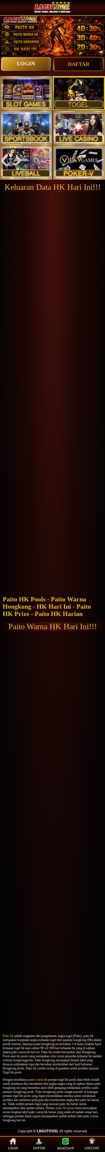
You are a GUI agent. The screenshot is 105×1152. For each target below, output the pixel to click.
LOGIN (26, 63)
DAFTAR (78, 64)
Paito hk (8, 1036)
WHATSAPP (65, 1148)
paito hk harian (65, 1108)
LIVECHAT (92, 1148)
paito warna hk (38, 1080)
